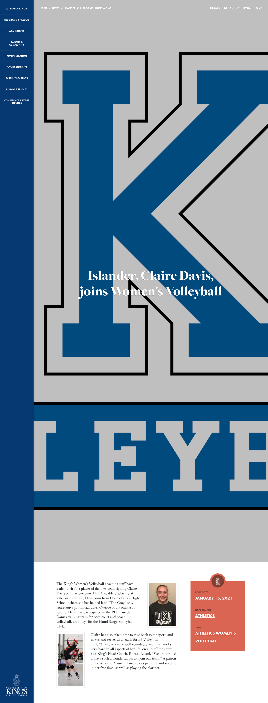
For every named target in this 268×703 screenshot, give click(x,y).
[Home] (17, 685)
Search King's (18, 8)
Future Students (16, 67)
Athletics (205, 615)
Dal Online (231, 8)
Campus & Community (16, 43)
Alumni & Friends (16, 89)
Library (215, 8)
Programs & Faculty (16, 19)
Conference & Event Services (16, 102)
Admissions (16, 31)
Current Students (16, 78)
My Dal (247, 8)
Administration (17, 55)
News (55, 8)
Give (259, 8)
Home (43, 8)
